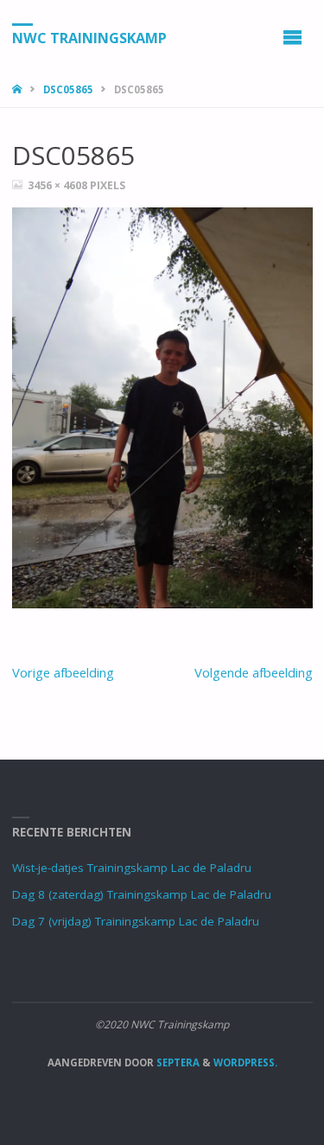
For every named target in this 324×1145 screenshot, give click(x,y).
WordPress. (245, 1062)
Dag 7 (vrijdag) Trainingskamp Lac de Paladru (135, 921)
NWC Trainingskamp (89, 37)
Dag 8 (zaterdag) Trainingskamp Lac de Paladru (141, 894)
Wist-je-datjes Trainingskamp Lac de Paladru (131, 867)
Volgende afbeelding (253, 672)
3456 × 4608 (59, 185)
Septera (177, 1062)
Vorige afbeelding (63, 672)
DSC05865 (68, 89)
